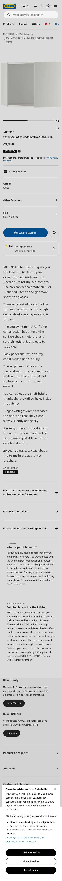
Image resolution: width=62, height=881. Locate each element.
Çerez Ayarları (31, 870)
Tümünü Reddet (31, 861)
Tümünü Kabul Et (31, 852)
